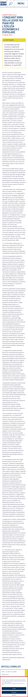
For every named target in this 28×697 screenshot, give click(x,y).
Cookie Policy (14, 695)
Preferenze (14, 692)
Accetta (14, 688)
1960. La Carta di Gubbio (9, 672)
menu (21, 3)
